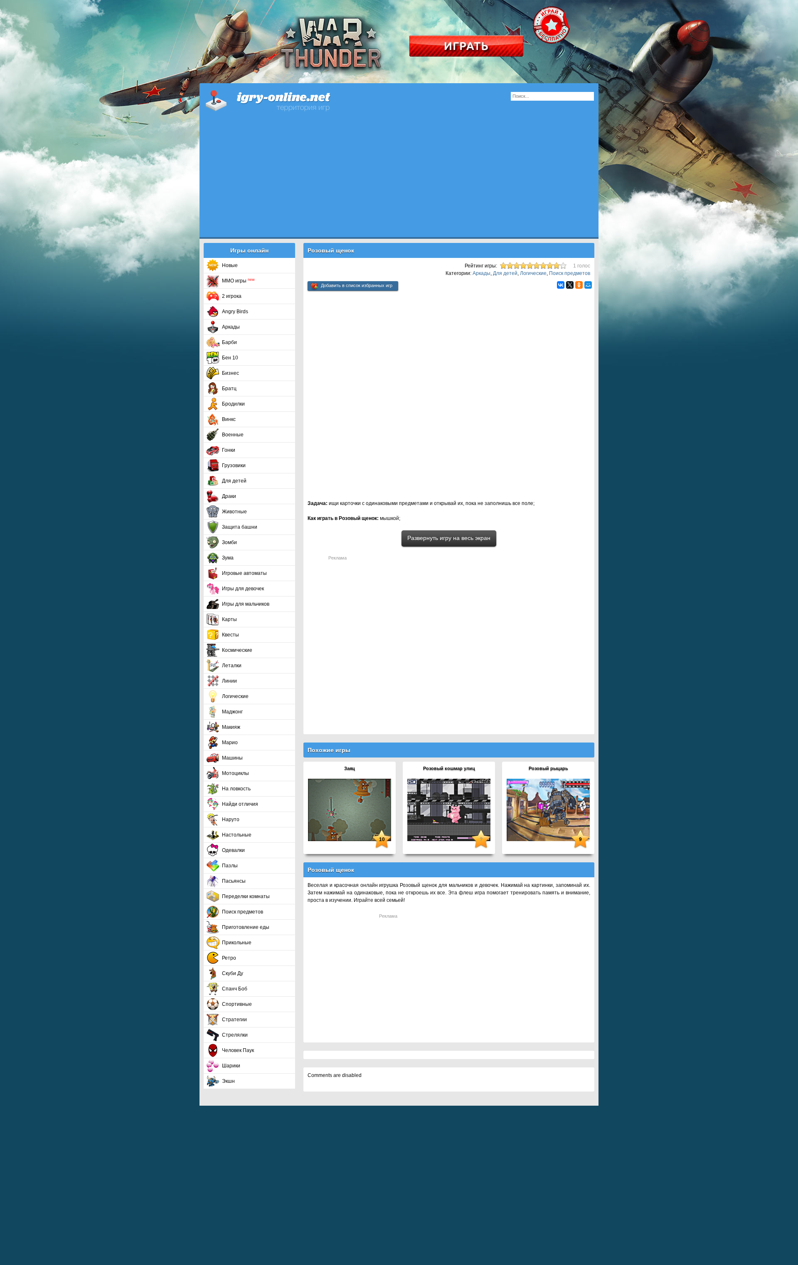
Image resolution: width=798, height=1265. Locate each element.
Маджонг (232, 712)
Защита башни (239, 527)
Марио (230, 742)
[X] (570, 285)
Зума (228, 558)
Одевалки (233, 850)
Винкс (229, 419)
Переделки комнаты (246, 896)
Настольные (236, 835)
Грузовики (234, 465)
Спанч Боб (234, 989)
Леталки (231, 665)
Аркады (231, 327)
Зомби (229, 542)
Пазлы (230, 866)
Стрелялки (235, 1035)
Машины (232, 758)
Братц (229, 388)
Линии (229, 681)
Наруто (230, 819)
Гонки (228, 450)
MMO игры (238, 280)
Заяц (349, 768)
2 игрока (231, 296)
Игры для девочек (243, 589)
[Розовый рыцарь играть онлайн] (548, 809)
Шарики (231, 1066)
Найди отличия (240, 804)
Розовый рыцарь (548, 768)
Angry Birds (235, 311)
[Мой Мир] (588, 285)
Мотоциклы (235, 773)
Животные (234, 512)
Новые (230, 265)
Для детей (234, 481)
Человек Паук (238, 1050)
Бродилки (233, 404)
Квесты (230, 635)
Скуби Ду (232, 973)
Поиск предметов (242, 912)
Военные (233, 435)
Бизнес (230, 373)
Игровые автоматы (244, 573)
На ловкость (236, 789)
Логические (235, 696)
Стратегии (234, 1019)
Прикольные (236, 943)
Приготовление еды (245, 927)
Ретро (229, 958)
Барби (229, 342)
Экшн (228, 1081)
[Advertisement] (399, 179)
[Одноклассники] (579, 285)
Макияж (231, 727)
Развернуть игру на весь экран (448, 538)
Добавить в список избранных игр (356, 285)
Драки (229, 496)
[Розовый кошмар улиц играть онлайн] (448, 809)
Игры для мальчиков (245, 604)
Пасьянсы (234, 881)
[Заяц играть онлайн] (349, 809)
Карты (229, 619)
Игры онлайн (278, 99)
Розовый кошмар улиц (449, 768)
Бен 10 (230, 358)
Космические (237, 650)
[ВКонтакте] (560, 285)
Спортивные (237, 1004)
